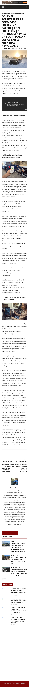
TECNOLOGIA (21, 13)
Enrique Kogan (7, 48)
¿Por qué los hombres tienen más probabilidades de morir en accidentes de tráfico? (18, 571)
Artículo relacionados (10, 533)
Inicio (3, 11)
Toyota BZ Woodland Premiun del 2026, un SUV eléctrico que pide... (18, 600)
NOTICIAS (8, 13)
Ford (7, 11)
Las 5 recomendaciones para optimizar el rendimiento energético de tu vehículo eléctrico (18, 546)
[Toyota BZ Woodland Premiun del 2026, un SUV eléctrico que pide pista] (6, 557)
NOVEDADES (14, 13)
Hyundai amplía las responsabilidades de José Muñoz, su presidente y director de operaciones (8, 466)
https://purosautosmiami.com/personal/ (14, 490)
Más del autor (7, 537)
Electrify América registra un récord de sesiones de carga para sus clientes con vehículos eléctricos (21, 466)
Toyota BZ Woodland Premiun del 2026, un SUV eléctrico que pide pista (18, 559)
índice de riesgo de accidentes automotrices (5, 570)
